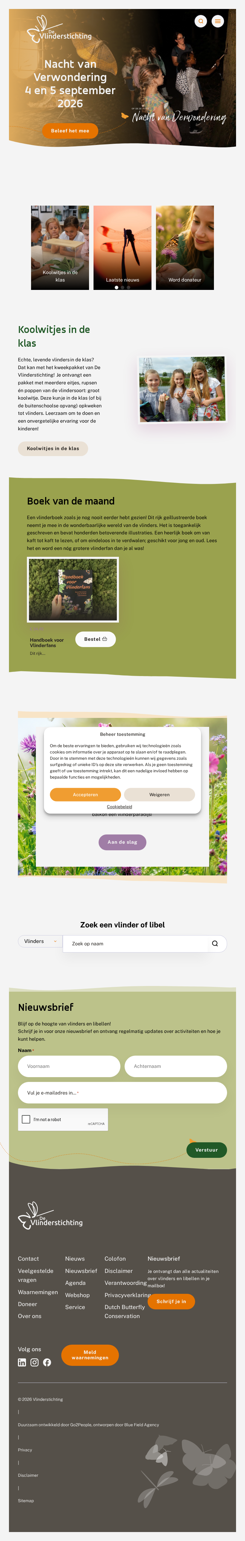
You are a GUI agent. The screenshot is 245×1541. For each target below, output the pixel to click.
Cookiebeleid (119, 807)
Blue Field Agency (141, 1424)
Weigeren (159, 794)
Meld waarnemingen (90, 1354)
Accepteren (85, 794)
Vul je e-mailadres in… (53, 1093)
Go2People (80, 1424)
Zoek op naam (87, 944)
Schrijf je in (171, 1301)
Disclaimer (28, 1475)
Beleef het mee (70, 131)
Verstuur (206, 1150)
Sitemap (26, 1500)
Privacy (25, 1449)
